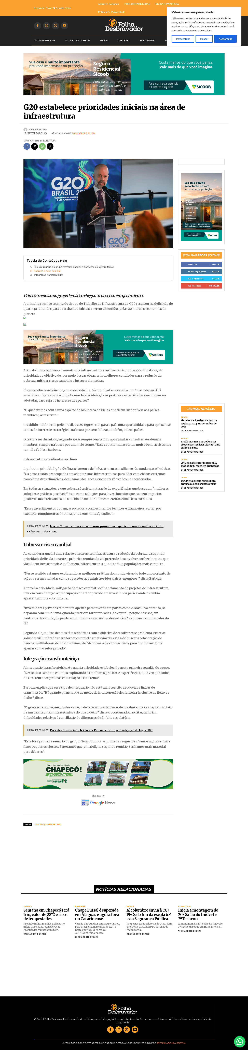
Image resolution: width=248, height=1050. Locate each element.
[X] (55, 25)
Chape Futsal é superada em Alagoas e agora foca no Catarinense (97, 909)
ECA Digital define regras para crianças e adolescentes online (198, 477)
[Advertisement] (98, 849)
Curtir (215, 259)
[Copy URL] (50, 141)
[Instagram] (46, 25)
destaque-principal (48, 819)
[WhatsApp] (42, 141)
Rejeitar (204, 38)
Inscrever (214, 280)
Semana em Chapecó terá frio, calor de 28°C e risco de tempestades (46, 909)
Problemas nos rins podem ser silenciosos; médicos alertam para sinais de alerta (200, 439)
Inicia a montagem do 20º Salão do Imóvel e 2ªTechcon (198, 909)
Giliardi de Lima (38, 124)
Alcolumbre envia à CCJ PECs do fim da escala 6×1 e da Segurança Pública (149, 909)
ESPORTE (80, 901)
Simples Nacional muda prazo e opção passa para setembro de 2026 (199, 418)
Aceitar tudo (225, 38)
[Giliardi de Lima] (26, 125)
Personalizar (183, 38)
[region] (204, 26)
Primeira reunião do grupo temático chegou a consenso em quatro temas (74, 261)
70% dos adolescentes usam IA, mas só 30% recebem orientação (200, 459)
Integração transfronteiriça (48, 269)
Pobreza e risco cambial (47, 265)
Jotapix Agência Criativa (171, 1038)
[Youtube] (64, 25)
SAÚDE (184, 434)
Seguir (215, 266)
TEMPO (27, 901)
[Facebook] (37, 25)
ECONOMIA (184, 901)
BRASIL (184, 412)
